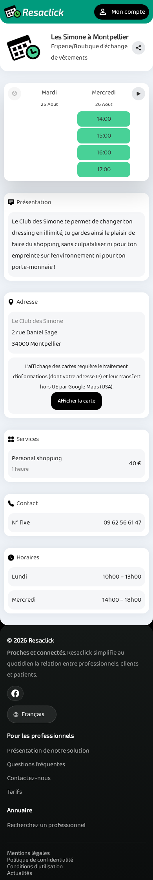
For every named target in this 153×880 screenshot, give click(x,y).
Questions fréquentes (36, 764)
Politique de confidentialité (40, 859)
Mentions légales (28, 852)
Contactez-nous (29, 778)
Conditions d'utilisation (35, 866)
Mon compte (121, 12)
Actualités (19, 872)
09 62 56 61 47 (122, 522)
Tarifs (14, 792)
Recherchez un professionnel (46, 825)
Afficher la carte (76, 401)
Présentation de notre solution (48, 751)
